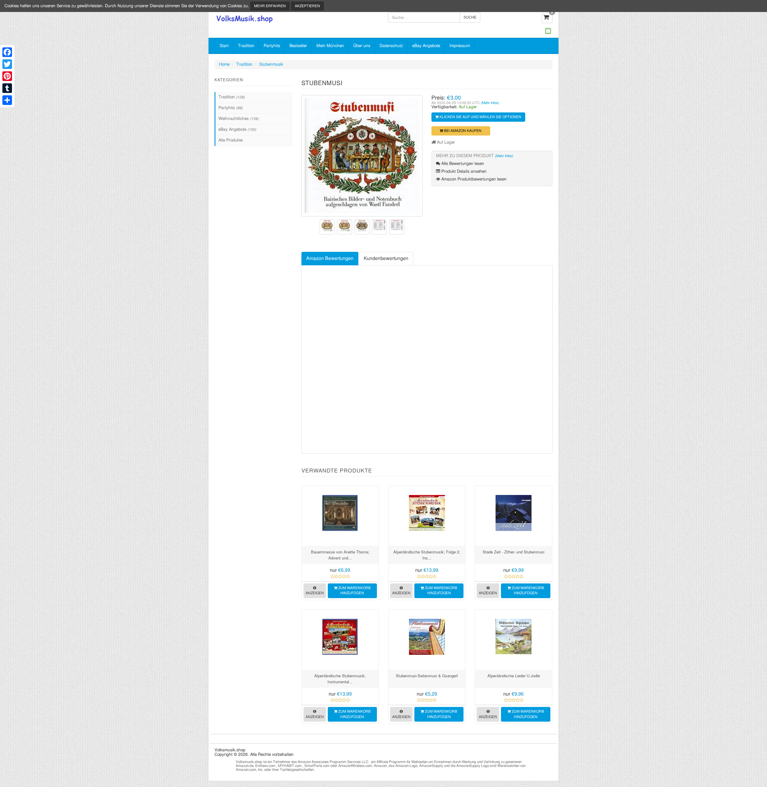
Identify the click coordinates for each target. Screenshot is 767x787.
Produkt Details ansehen (463, 171)
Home (224, 64)
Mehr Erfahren (270, 6)
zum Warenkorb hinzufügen (354, 590)
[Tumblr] (7, 88)
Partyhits (272, 46)
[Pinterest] (7, 76)
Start (224, 46)
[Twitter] (7, 64)
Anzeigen (315, 593)
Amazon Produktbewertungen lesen (473, 179)
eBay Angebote (426, 46)
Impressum (459, 46)
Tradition (246, 46)
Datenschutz (391, 46)
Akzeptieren (307, 6)
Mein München (330, 46)
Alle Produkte (230, 140)
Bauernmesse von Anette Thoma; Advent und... (340, 555)
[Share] (7, 100)
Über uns (361, 46)
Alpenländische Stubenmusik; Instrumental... (340, 678)
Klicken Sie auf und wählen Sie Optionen (480, 117)
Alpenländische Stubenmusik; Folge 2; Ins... (426, 555)
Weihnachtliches (238, 119)
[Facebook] (7, 52)
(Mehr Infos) (490, 103)
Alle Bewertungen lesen (462, 164)
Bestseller (298, 46)
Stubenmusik (271, 64)
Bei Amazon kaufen (462, 131)
